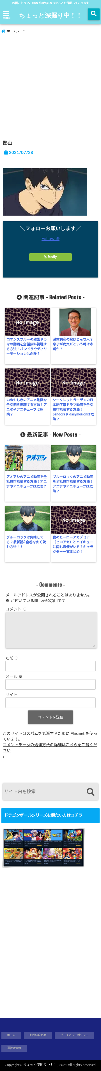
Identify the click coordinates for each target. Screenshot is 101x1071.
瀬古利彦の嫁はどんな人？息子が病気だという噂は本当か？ (73, 344)
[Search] (90, 792)
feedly (52, 257)
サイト (11, 695)
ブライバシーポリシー (74, 1035)
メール (14, 677)
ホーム (11, 1035)
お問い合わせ (37, 1035)
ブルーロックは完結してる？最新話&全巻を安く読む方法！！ (26, 542)
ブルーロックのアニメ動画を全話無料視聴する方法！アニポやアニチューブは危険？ (73, 484)
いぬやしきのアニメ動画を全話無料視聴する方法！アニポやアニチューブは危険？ (26, 407)
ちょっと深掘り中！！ (50, 15)
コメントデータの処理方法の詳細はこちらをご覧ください (50, 748)
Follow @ (50, 238)
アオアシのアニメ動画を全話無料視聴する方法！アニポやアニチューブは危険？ (26, 481)
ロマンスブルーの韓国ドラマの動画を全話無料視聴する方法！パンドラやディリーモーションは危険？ (26, 346)
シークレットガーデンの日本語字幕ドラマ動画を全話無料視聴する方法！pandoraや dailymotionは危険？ (73, 409)
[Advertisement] (50, 84)
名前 (12, 658)
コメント (16, 609)
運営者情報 (14, 1048)
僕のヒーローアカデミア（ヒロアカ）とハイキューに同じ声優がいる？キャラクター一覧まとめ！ (73, 544)
